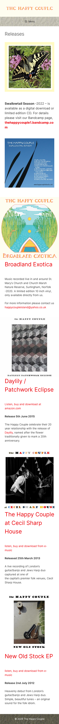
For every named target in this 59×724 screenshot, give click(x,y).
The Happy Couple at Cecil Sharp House (29, 523)
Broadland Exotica (28, 264)
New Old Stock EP (29, 656)
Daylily (9, 432)
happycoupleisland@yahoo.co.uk (25, 307)
